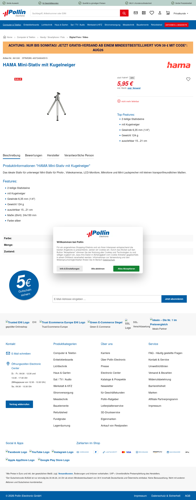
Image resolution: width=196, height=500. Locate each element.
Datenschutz (71, 305)
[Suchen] (124, 13)
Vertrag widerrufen (19, 404)
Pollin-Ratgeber (110, 399)
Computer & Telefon (64, 353)
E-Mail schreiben (21, 353)
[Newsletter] (135, 12)
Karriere (105, 353)
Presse (105, 366)
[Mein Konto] (160, 12)
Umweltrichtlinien (158, 366)
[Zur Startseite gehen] (14, 13)
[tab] (11, 155)
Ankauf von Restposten (114, 425)
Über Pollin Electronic (113, 359)
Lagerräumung (61, 425)
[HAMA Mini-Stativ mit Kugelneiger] (57, 106)
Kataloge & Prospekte (113, 379)
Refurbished (60, 412)
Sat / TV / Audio (62, 379)
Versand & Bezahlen (160, 372)
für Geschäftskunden (113, 392)
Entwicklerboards (63, 359)
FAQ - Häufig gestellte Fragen (165, 353)
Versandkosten (65, 473)
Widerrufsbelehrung (160, 379)
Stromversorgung (63, 392)
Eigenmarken (108, 419)
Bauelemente (61, 405)
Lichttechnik (60, 366)
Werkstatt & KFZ (62, 386)
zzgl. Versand (134, 88)
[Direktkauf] (143, 12)
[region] (57, 106)
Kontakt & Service (159, 359)
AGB (187, 495)
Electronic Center (111, 372)
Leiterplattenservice (112, 405)
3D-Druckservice (110, 412)
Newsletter (107, 386)
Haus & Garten (62, 372)
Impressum (155, 405)
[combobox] (75, 13)
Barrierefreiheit (157, 386)
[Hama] (178, 66)
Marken (153, 392)
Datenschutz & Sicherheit (165, 495)
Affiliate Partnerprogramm (163, 399)
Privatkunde (180, 13)
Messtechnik (60, 399)
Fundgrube (59, 419)
